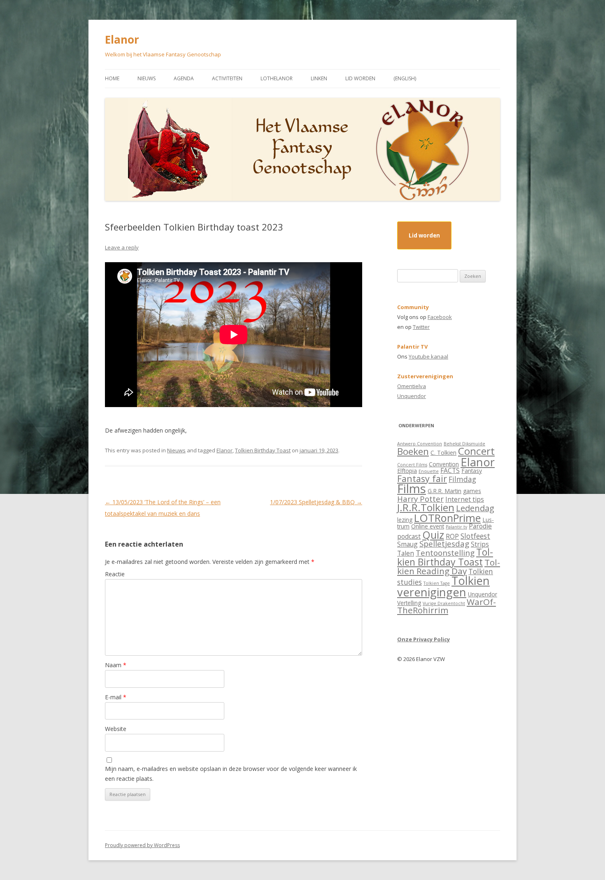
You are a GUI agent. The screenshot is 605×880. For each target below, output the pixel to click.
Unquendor (411, 396)
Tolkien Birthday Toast (263, 450)
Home (112, 78)
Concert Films (412, 465)
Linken (319, 78)
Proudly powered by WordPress (142, 845)
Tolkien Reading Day (448, 566)
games (472, 491)
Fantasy (471, 471)
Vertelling (409, 603)
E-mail (115, 697)
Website (115, 729)
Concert (476, 451)
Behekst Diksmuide (464, 444)
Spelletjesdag (444, 543)
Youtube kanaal (428, 356)
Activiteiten (227, 78)
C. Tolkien (443, 452)
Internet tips (464, 499)
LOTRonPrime (447, 518)
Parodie (480, 526)
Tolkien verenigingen (443, 586)
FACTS (450, 470)
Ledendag (475, 508)
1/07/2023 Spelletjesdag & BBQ (316, 502)
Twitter (421, 327)
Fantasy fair (422, 478)
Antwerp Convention (419, 444)
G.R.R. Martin (444, 491)
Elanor (122, 39)
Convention (444, 464)
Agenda (184, 78)
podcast (409, 536)
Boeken (413, 451)
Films (411, 488)
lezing (404, 520)
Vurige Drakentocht (444, 603)
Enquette (429, 471)
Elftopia (407, 471)
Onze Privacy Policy (423, 639)
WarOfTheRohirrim (446, 606)
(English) (404, 78)
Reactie (115, 574)
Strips (480, 544)
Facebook (440, 317)
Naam (115, 665)
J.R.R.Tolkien (425, 507)
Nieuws (146, 78)
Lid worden (360, 78)
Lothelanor (277, 78)
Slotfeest (475, 536)
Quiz (433, 535)
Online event (427, 526)
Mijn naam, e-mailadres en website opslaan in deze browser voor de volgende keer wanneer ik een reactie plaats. (231, 773)
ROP (452, 536)
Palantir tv (456, 527)
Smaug (407, 544)
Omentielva (411, 386)
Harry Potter (420, 499)
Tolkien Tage (437, 583)
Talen (405, 553)
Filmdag (462, 479)
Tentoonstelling (445, 552)
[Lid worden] (424, 243)
